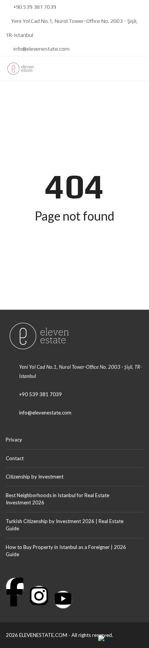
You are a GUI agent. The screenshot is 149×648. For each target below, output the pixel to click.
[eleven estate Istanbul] (18, 68)
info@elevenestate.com (41, 49)
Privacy (14, 440)
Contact (15, 458)
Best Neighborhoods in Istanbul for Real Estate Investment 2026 (57, 499)
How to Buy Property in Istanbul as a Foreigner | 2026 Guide (66, 551)
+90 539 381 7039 (34, 7)
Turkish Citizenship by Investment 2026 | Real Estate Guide (64, 525)
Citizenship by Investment (34, 477)
